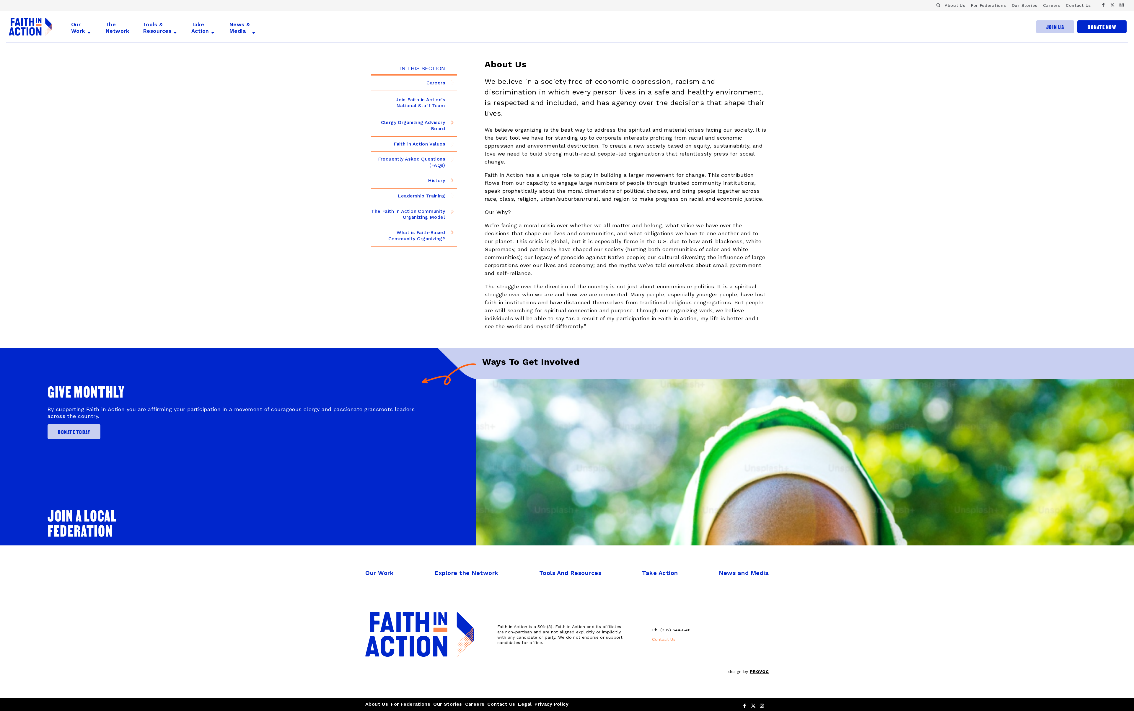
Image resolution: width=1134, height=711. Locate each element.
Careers (1051, 5)
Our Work (78, 27)
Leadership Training (421, 196)
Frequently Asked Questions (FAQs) (411, 162)
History (436, 180)
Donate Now (1102, 27)
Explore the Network (466, 572)
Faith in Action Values (419, 144)
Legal (525, 704)
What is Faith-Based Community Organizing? (416, 235)
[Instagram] (1122, 5)
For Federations (988, 5)
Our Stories (1024, 5)
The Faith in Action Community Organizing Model (408, 214)
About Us (955, 5)
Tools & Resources (157, 27)
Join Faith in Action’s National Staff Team (420, 103)
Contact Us (1078, 5)
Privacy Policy (551, 704)
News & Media (239, 27)
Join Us (1055, 27)
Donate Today (74, 432)
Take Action (200, 27)
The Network (117, 27)
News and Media (744, 572)
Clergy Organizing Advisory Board (413, 125)
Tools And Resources (570, 572)
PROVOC (759, 671)
